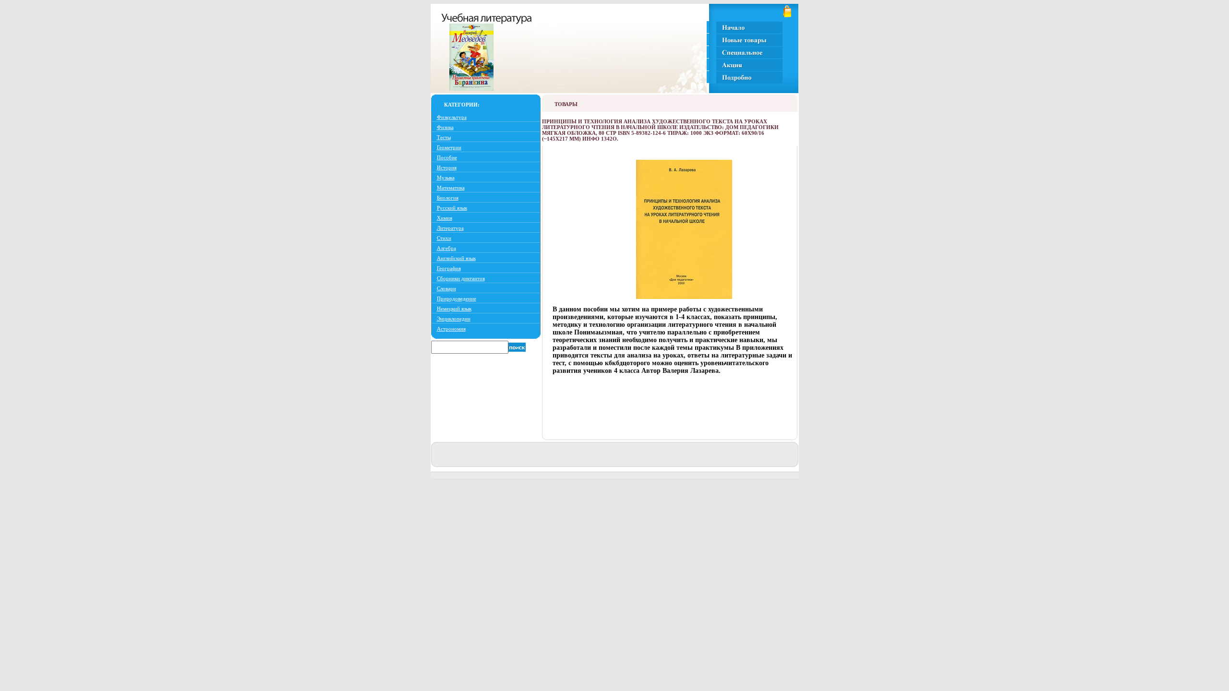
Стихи (444, 238)
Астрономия (451, 329)
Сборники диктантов (461, 278)
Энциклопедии (453, 319)
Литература (450, 228)
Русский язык (452, 208)
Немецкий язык (454, 308)
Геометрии (449, 147)
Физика (445, 127)
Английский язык (456, 258)
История (447, 167)
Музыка (446, 177)
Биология (447, 198)
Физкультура (452, 117)
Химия (444, 218)
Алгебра (446, 248)
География (449, 268)
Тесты (444, 137)
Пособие (447, 157)
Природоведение (456, 298)
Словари (446, 288)
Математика (451, 188)
